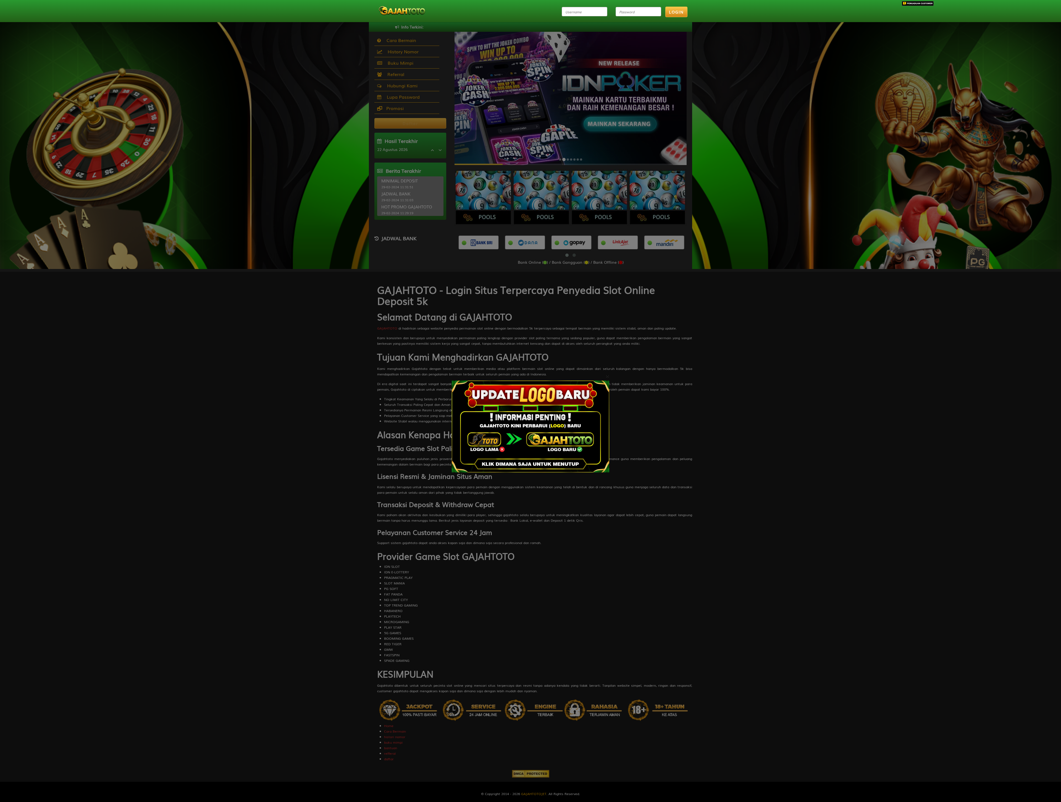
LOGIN (676, 12)
